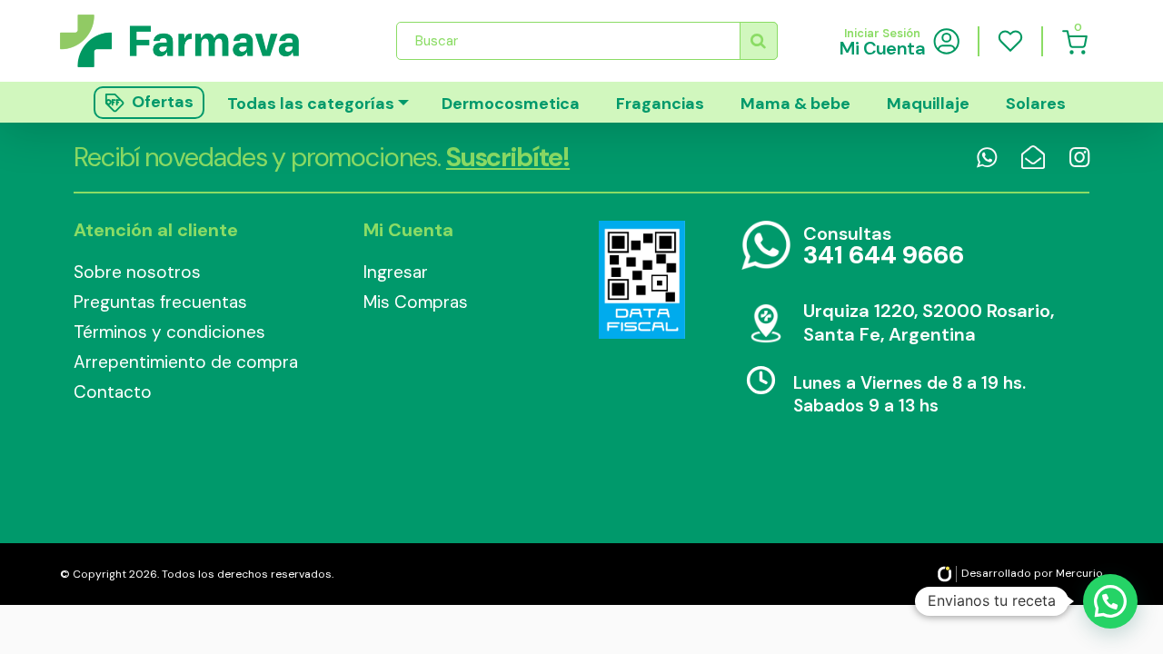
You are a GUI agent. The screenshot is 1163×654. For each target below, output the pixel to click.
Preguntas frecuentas (160, 302)
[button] (1110, 601)
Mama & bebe (795, 103)
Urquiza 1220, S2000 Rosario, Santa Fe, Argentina (928, 322)
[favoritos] (1010, 41)
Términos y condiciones (169, 332)
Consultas (883, 247)
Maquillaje (928, 103)
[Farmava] (192, 40)
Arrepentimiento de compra (186, 362)
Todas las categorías (310, 103)
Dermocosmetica (511, 103)
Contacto (113, 392)
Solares (1036, 103)
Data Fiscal (641, 280)
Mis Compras (415, 302)
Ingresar (395, 272)
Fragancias (660, 103)
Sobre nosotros (137, 272)
